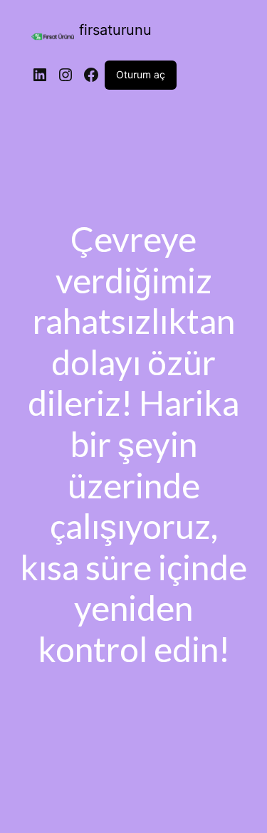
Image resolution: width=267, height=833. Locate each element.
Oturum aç (140, 74)
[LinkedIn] (39, 74)
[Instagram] (65, 74)
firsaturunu (115, 29)
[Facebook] (91, 74)
